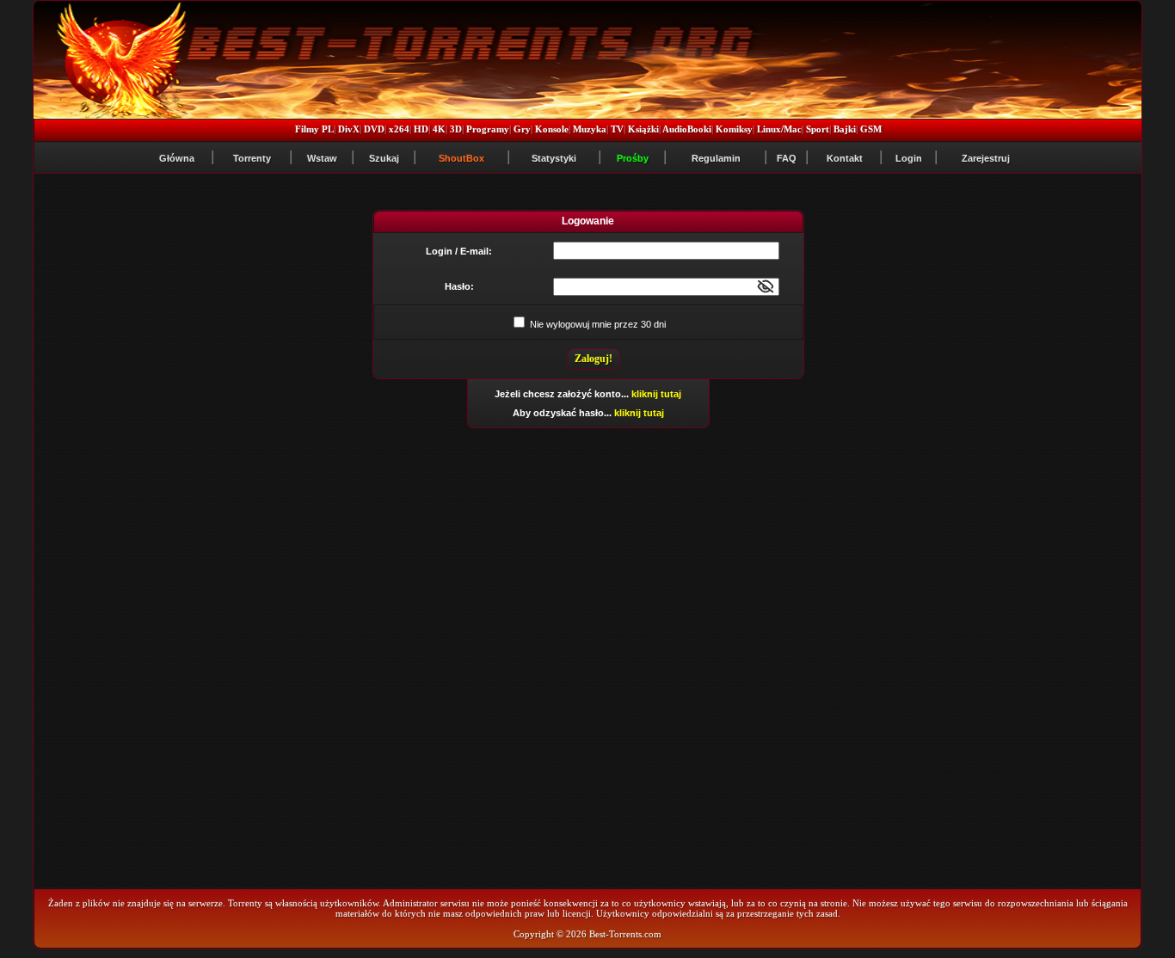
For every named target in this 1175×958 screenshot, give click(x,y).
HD (421, 129)
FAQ (787, 158)
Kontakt (845, 158)
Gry (522, 129)
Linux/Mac (779, 129)
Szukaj (384, 158)
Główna (176, 158)
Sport (817, 129)
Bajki (845, 129)
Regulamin (716, 158)
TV (617, 129)
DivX (349, 129)
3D (456, 129)
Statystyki (554, 158)
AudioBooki (686, 129)
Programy (487, 129)
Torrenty (252, 158)
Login (908, 158)
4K (439, 129)
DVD (374, 129)
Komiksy (734, 129)
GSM (871, 129)
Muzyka (589, 129)
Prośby (633, 158)
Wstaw (322, 158)
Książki (643, 129)
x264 (399, 129)
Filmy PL (314, 129)
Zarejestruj (986, 158)
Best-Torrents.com (625, 934)
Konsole (552, 129)
